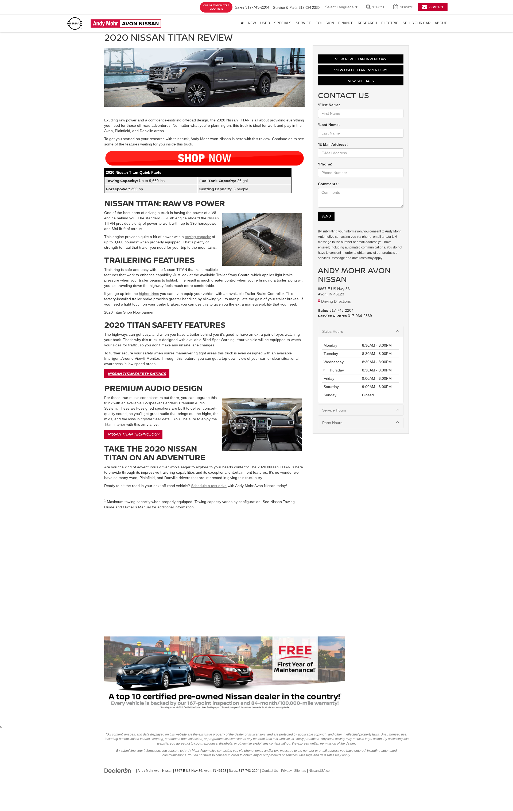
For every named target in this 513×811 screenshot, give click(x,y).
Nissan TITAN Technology (133, 434)
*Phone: (325, 164)
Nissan (213, 218)
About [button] (441, 23)
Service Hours (334, 410)
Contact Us (270, 771)
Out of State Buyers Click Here (216, 6)
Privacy (286, 771)
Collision (325, 23)
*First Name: (329, 105)
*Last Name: (329, 124)
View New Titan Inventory (360, 58)
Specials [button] (283, 23)
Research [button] (367, 23)
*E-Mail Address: (333, 144)
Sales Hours (332, 331)
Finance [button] (345, 23)
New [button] (252, 23)
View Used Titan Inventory (360, 69)
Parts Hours (332, 423)
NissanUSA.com (320, 771)
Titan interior (115, 424)
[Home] (242, 23)
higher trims (149, 293)
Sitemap (300, 771)
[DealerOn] (117, 770)
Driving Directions (335, 301)
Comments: (328, 184)
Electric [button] (389, 23)
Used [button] (265, 23)
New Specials (361, 80)
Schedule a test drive (209, 486)
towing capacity (198, 237)
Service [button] (303, 23)
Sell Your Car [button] (416, 23)
